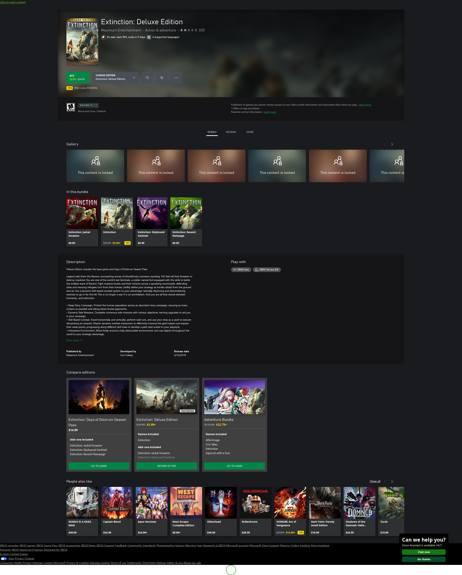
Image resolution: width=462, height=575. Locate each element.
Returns (285, 545)
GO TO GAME (99, 466)
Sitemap (37, 563)
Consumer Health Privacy (16, 563)
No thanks (423, 559)
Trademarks (134, 563)
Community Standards (141, 545)
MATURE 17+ (86, 105)
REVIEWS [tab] (231, 132)
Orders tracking (300, 545)
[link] (82, 221)
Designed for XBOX (55, 550)
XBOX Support (105, 545)
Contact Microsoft (54, 563)
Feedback (121, 545)
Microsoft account (237, 545)
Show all (375, 481)
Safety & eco (175, 563)
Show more (72, 340)
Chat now (424, 552)
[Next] (392, 144)
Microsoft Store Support (264, 545)
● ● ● (176, 78)
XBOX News (88, 545)
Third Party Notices (154, 563)
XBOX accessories (69, 545)
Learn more (364, 104)
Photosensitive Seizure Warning (176, 545)
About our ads (192, 563)
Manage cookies (100, 563)
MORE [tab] (250, 132)
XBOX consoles (9, 545)
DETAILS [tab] (212, 132)
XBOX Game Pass (47, 545)
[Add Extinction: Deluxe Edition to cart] (161, 77)
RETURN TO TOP (167, 466)
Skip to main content (13, 2)
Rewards (5, 550)
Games (38, 550)
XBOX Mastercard (22, 550)
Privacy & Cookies (77, 563)
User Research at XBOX (211, 545)
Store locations (320, 545)
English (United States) (14, 554)
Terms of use (118, 563)
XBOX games (27, 545)
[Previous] (384, 144)
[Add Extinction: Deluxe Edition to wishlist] (147, 77)
